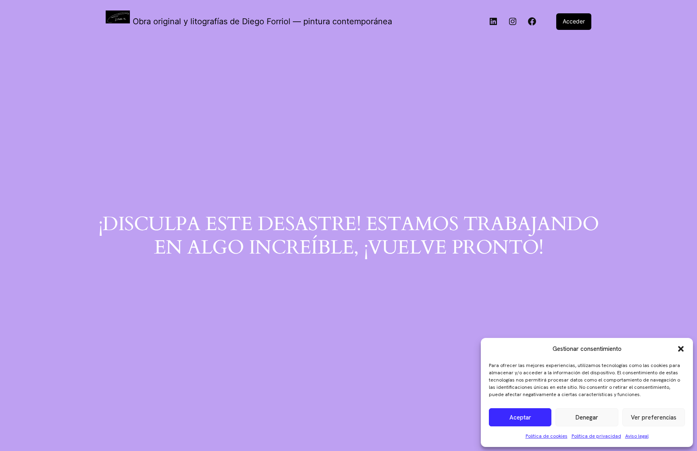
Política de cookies (547, 436)
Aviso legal (637, 436)
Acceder (574, 21)
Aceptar (520, 417)
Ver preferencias (653, 417)
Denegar (587, 417)
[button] (681, 349)
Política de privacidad (596, 436)
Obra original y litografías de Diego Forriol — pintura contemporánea (262, 21)
